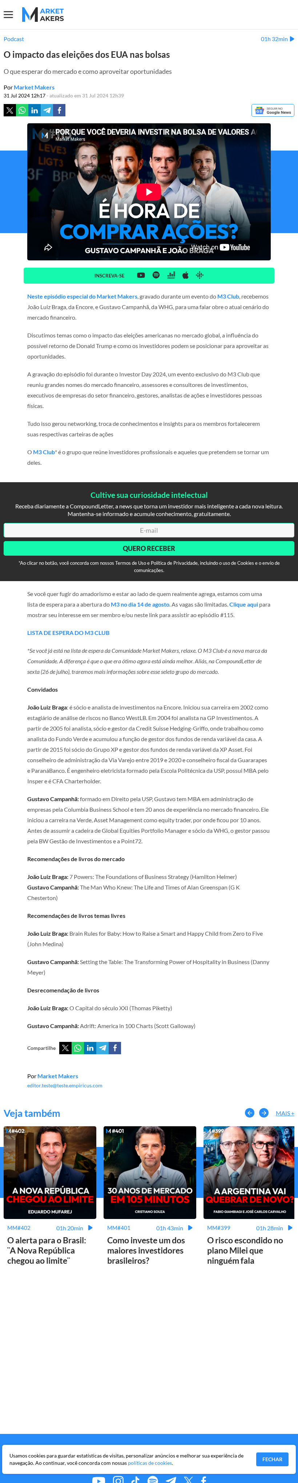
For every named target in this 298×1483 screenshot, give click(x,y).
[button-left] (249, 1113)
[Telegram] (47, 110)
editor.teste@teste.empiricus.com (64, 1085)
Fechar (272, 1459)
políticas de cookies (150, 1463)
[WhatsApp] (78, 1048)
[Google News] (272, 111)
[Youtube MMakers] (141, 275)
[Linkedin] (34, 110)
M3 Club (228, 296)
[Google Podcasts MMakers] (200, 275)
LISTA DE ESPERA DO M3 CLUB (68, 632)
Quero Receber (149, 548)
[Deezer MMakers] (171, 275)
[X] (65, 1048)
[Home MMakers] (43, 14)
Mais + (285, 1113)
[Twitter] (10, 110)
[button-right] (264, 1113)
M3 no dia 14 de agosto (140, 604)
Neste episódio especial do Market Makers (82, 296)
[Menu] (13, 14)
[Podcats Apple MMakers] (185, 275)
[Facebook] (59, 110)
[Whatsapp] (22, 110)
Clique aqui (243, 604)
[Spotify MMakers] (156, 275)
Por (29, 87)
